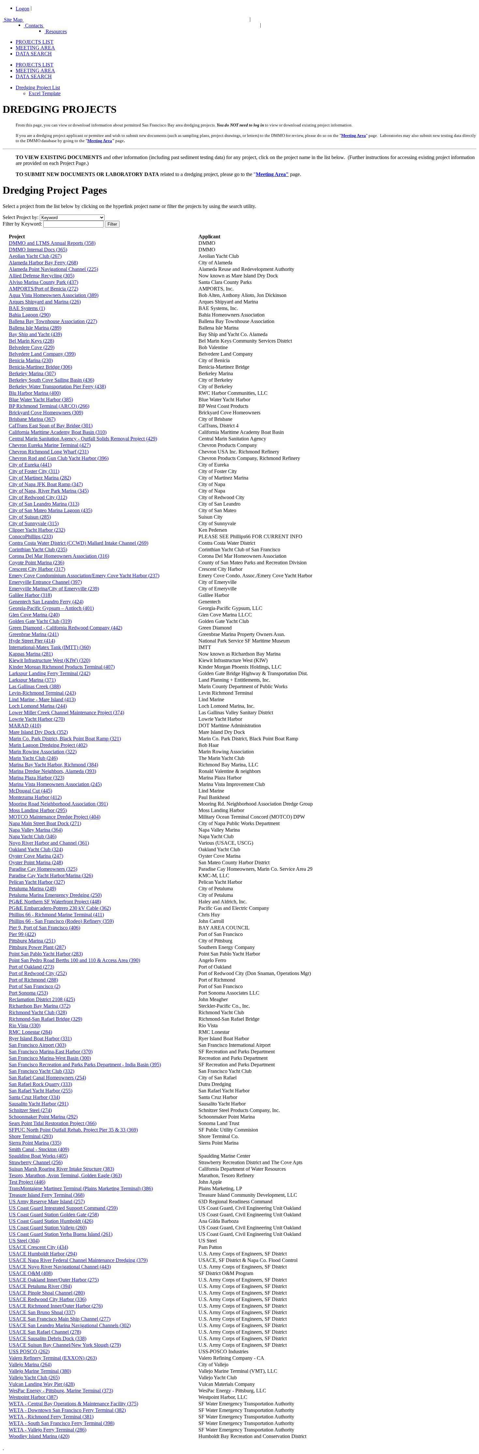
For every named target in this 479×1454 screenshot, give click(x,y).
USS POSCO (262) (29, 1351)
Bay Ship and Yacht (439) (35, 334)
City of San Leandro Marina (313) (44, 504)
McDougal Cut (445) (30, 791)
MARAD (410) (25, 725)
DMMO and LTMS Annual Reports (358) (52, 243)
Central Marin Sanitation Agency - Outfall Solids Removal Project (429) (83, 438)
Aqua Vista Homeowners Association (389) (53, 295)
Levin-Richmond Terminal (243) (42, 693)
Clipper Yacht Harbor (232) (37, 530)
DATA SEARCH (34, 53)
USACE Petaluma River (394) (40, 1286)
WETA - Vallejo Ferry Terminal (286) (47, 1429)
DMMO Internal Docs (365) (38, 249)
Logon (22, 8)
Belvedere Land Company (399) (42, 354)
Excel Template (45, 93)
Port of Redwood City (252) (38, 973)
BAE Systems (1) (27, 308)
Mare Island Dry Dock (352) (38, 732)
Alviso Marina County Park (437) (43, 282)
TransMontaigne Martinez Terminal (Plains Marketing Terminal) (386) (81, 1188)
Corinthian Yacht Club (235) (38, 549)
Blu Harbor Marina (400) (35, 393)
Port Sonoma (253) (28, 993)
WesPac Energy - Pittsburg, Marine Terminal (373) (61, 1390)
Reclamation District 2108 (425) (42, 999)
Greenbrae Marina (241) (34, 634)
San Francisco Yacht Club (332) (41, 1071)
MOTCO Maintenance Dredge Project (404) (54, 817)
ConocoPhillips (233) (31, 536)
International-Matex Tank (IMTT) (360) (50, 647)
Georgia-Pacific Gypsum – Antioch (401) (51, 608)
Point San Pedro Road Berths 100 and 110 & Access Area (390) (74, 960)
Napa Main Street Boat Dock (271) (45, 823)
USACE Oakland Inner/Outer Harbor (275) (54, 1280)
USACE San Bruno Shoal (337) (42, 1312)
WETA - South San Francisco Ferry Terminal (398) (61, 1423)
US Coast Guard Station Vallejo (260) (48, 1227)
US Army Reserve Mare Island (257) (47, 1201)
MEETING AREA (35, 48)
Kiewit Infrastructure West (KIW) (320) (49, 660)
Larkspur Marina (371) (32, 680)
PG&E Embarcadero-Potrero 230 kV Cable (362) (60, 908)
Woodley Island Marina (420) (39, 1436)
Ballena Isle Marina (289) (35, 328)
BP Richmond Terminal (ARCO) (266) (49, 406)
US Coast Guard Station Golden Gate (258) (54, 1214)
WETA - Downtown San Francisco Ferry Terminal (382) (67, 1410)
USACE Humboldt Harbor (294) (43, 1253)
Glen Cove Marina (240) (34, 614)
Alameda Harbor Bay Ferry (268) (43, 262)
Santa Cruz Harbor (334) (34, 1097)
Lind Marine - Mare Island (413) (42, 699)
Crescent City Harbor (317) (37, 569)
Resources (55, 31)
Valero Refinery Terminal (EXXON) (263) (53, 1358)
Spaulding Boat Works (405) (38, 1156)
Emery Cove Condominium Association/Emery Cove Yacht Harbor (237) (84, 575)
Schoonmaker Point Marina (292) (43, 1117)
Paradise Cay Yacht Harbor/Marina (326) (51, 875)
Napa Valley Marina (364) (36, 830)
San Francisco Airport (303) (37, 1045)
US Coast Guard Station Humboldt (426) (51, 1221)
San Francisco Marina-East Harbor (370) (51, 1051)
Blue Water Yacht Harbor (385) (41, 399)
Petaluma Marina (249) (32, 888)
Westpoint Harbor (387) (33, 1397)
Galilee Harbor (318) (30, 595)
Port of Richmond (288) (33, 980)
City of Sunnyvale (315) (34, 523)
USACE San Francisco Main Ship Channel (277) (59, 1319)
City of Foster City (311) (34, 471)
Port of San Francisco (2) (34, 986)
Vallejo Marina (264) (30, 1364)
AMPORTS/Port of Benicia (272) (43, 288)
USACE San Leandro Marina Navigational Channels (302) (70, 1325)
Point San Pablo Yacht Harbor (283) (46, 954)
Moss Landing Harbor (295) (38, 810)
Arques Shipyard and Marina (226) (45, 301)
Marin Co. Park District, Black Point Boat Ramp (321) (65, 738)
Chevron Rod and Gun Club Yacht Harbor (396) (59, 458)
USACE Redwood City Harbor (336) (47, 1299)
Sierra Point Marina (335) (35, 1143)
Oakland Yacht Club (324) (36, 849)
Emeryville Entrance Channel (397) (45, 582)
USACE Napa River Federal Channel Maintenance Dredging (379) (78, 1260)
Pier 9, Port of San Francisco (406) (44, 927)
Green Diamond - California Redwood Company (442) (65, 628)
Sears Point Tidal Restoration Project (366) (52, 1123)
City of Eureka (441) (30, 464)
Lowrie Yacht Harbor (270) (37, 719)
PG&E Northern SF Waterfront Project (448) (55, 901)
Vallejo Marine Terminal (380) (40, 1371)
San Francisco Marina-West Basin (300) (50, 1058)
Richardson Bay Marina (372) (39, 1006)
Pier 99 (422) (22, 934)
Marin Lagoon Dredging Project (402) (48, 745)
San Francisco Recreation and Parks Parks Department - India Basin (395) (85, 1064)
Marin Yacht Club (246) (33, 758)
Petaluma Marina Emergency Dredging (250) (55, 895)
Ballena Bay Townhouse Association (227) (53, 321)
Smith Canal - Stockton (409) (39, 1149)
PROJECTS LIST (34, 42)
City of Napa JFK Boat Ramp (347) (46, 484)
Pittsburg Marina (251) (32, 940)
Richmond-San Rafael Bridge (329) (45, 1019)
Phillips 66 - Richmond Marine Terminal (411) (56, 914)
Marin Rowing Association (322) (43, 751)
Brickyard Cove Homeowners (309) (46, 412)
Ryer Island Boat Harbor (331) (40, 1038)
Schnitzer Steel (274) (30, 1110)
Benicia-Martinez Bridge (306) (40, 367)
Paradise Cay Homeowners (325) (43, 869)
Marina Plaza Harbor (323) (36, 777)
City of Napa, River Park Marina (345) (49, 491)
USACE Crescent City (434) (38, 1247)
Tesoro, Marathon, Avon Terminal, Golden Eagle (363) (65, 1175)
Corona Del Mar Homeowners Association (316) (59, 556)
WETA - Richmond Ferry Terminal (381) (51, 1416)
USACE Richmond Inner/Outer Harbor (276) (56, 1306)
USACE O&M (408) (30, 1273)
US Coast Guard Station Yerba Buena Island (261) (60, 1234)
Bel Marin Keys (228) (31, 341)
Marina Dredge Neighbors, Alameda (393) (52, 771)
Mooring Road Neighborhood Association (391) (58, 804)
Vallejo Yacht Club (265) (34, 1377)
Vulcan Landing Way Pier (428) (42, 1384)
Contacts (34, 25)
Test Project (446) (27, 1182)
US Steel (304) (24, 1240)
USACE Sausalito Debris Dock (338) (47, 1338)
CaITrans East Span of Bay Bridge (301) (51, 425)
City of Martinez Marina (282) (40, 478)
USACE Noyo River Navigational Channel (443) (60, 1266)
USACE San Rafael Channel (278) (45, 1332)
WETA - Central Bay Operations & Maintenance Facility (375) (73, 1403)
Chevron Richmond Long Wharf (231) (49, 451)
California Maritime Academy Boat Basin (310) (58, 432)
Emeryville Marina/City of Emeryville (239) (54, 588)
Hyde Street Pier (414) (32, 641)
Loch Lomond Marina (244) (38, 706)
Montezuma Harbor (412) (35, 797)
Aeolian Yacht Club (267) (35, 256)
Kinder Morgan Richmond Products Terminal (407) (62, 667)
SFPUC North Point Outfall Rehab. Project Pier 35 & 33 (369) (73, 1130)
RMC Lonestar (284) (30, 1032)
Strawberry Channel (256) (36, 1162)
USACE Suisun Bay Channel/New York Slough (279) (65, 1345)
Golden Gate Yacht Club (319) (40, 621)
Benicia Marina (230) (31, 360)
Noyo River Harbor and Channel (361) (49, 843)
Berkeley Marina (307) (32, 373)
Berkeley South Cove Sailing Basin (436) (51, 380)
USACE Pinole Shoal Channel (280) (47, 1293)
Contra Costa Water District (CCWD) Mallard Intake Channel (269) (78, 543)
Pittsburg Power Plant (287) (37, 947)
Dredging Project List (38, 87)
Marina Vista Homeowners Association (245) (55, 784)
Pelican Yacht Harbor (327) (37, 882)
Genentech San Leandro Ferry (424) (46, 601)
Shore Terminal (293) (31, 1136)
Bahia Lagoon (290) (30, 315)
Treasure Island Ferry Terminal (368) (46, 1195)
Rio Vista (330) (24, 1025)
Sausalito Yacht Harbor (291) (38, 1103)
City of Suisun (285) (30, 517)
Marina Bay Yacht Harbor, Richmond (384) (53, 764)
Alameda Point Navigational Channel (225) (53, 269)
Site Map (13, 19)
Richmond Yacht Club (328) (38, 1012)
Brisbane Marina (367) (32, 419)
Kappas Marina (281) (31, 654)
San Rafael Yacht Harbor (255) (40, 1090)
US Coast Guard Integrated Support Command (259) (63, 1208)
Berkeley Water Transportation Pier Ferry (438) (57, 386)
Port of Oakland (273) (31, 967)
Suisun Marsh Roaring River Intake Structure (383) (61, 1169)
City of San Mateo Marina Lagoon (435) (50, 510)
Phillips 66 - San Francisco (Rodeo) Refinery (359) (61, 921)
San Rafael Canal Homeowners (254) (47, 1077)
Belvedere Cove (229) (31, 347)
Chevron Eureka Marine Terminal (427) (50, 445)
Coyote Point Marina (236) (36, 562)
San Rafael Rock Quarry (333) (40, 1084)
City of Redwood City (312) (38, 497)
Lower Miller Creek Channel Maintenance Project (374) (66, 712)
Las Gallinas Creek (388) (35, 686)
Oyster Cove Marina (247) (36, 856)
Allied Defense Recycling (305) (41, 275)
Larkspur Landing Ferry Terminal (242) (49, 673)
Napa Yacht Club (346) (32, 836)
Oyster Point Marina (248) (36, 862)
